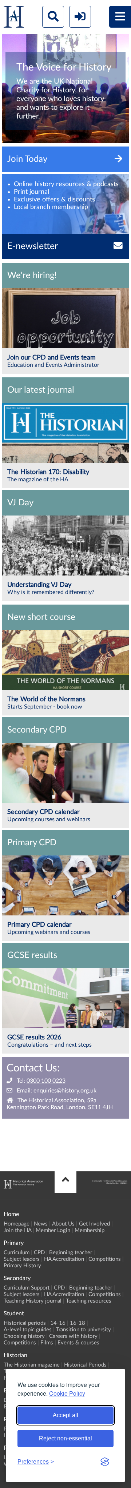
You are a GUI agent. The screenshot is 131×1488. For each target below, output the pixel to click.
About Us (63, 1224)
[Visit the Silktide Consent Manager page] (105, 1462)
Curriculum (16, 1252)
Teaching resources (88, 1301)
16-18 (77, 1323)
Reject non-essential (65, 1438)
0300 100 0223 (46, 1081)
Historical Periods (85, 1365)
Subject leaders (22, 1259)
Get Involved (94, 1224)
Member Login (53, 1230)
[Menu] (120, 17)
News (41, 1224)
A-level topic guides (28, 1329)
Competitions (104, 1259)
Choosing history (24, 1336)
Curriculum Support (26, 1288)
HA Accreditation (64, 1259)
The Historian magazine (32, 1365)
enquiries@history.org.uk (64, 1091)
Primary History (22, 1265)
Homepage (16, 1224)
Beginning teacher (70, 1252)
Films (46, 1342)
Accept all (65, 1415)
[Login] (80, 17)
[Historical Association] (14, 18)
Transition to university (83, 1329)
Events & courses (78, 1342)
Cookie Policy (67, 1393)
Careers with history (73, 1336)
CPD (39, 1252)
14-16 (58, 1323)
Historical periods (25, 1323)
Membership (89, 1230)
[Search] (53, 17)
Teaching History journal (32, 1301)
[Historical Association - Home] (23, 1187)
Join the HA (17, 1230)
